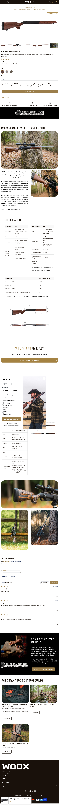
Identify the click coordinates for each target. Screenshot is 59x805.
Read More (7, 718)
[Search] (5, 2)
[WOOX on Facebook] (28, 791)
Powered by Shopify (40, 795)
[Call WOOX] (8, 2)
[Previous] (2, 26)
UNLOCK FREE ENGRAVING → (11, 419)
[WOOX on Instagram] (25, 791)
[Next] (57, 26)
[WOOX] (29, 2)
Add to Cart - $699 (30, 91)
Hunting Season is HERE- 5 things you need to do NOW (15, 744)
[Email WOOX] (35, 791)
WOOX (20, 795)
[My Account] (49, 2)
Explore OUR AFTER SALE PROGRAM (43, 669)
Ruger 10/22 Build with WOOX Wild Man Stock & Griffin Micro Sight (15, 705)
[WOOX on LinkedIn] (33, 791)
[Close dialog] (44, 378)
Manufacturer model (6, 75)
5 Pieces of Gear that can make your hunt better (42, 705)
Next (32, 7)
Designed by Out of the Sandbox (28, 795)
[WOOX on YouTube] (30, 791)
